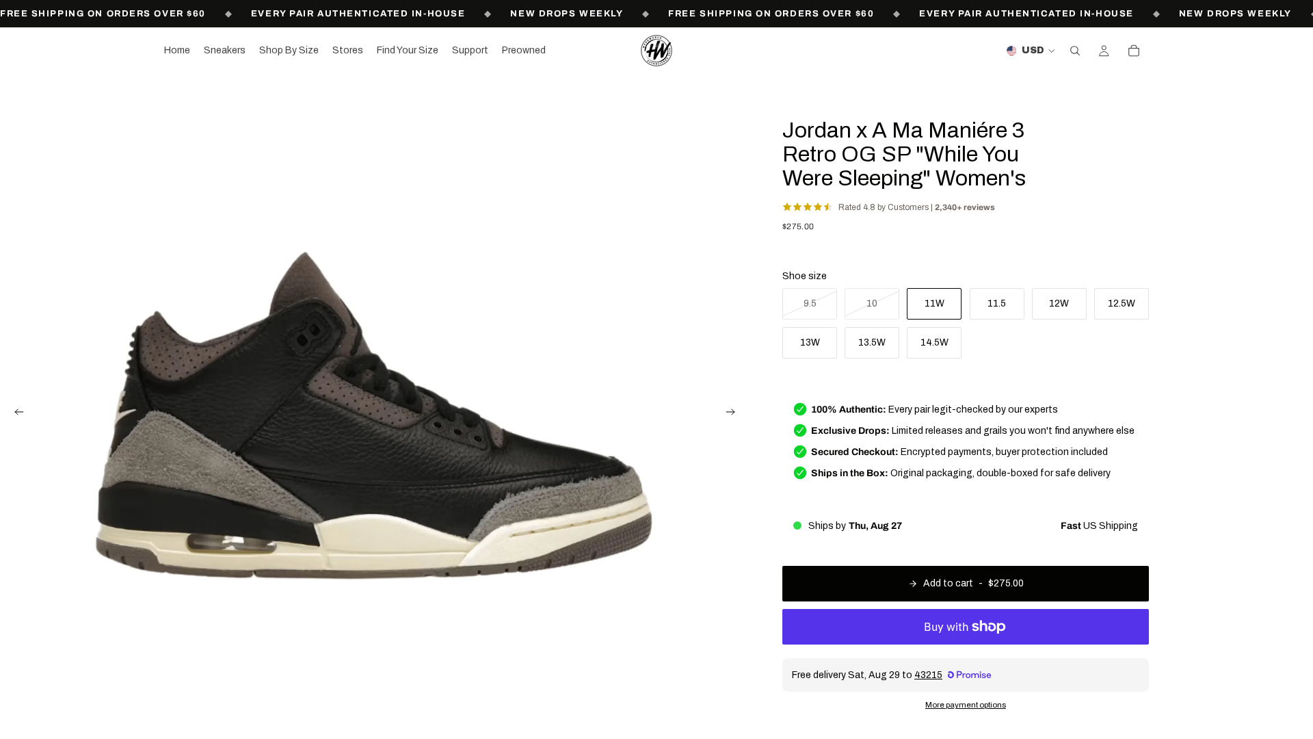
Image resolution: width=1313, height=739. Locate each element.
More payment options (965, 705)
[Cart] (1134, 51)
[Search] (1075, 51)
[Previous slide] (15, 414)
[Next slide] (734, 414)
